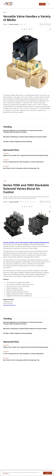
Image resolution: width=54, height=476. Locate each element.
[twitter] (27, 29)
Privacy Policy (6, 473)
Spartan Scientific (14, 24)
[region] (27, 473)
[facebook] (22, 29)
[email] (31, 29)
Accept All (47, 473)
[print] (50, 29)
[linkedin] (24, 29)
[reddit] (29, 29)
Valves (5, 12)
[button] (4, 4)
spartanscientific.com (9, 305)
